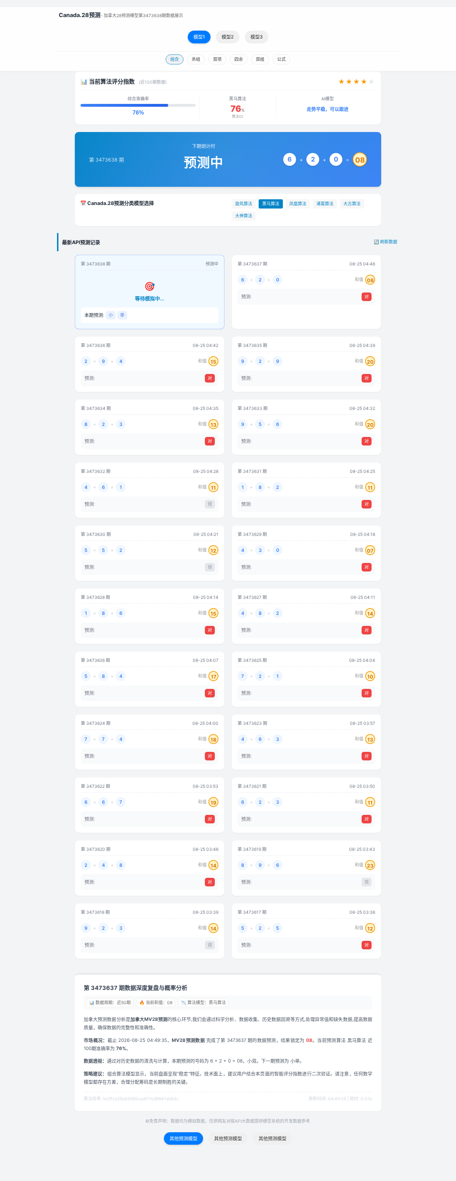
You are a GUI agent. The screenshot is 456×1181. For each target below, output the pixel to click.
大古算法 (352, 203)
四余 (238, 59)
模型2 (228, 36)
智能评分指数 (288, 1073)
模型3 (256, 36)
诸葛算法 (324, 203)
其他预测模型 (183, 1138)
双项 (217, 59)
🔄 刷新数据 (385, 241)
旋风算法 (243, 203)
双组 (260, 59)
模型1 (199, 36)
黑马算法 (270, 203)
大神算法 (243, 215)
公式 (281, 59)
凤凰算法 (297, 203)
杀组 (196, 59)
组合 (174, 59)
